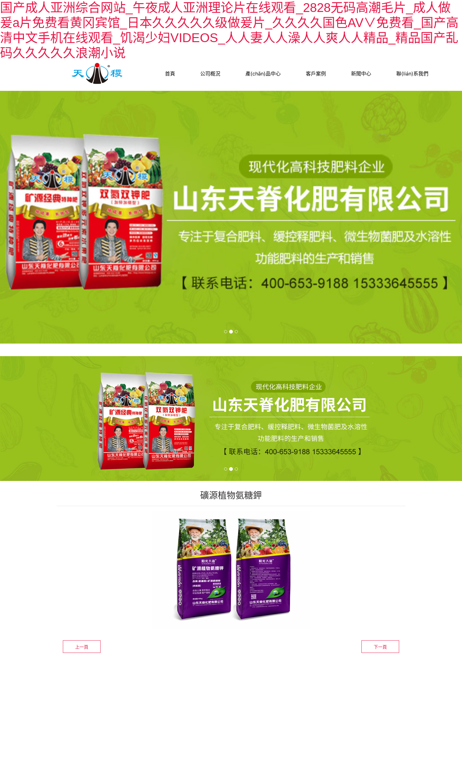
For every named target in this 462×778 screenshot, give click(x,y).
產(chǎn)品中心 (263, 73)
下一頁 (380, 646)
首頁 (170, 73)
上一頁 (81, 646)
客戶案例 (316, 73)
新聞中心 (361, 73)
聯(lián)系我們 (412, 73)
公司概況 (210, 73)
